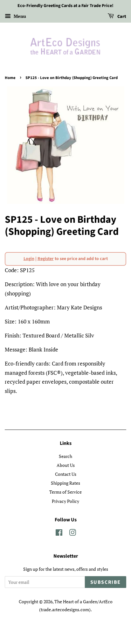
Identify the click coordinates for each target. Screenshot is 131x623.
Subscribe (105, 582)
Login (29, 259)
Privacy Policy (65, 501)
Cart (121, 16)
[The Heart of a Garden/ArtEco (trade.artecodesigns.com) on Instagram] (72, 534)
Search (65, 456)
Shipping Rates (65, 483)
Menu (19, 16)
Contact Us (65, 474)
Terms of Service (65, 492)
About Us (66, 465)
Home (10, 78)
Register (46, 259)
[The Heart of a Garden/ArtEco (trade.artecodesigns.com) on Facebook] (59, 534)
